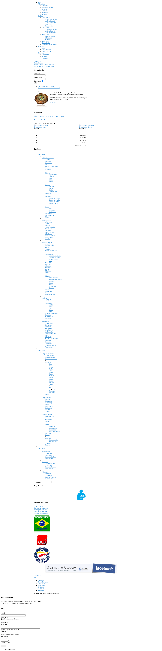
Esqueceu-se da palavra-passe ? (47, 86)
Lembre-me (37, 81)
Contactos (41, 580)
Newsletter (41, 590)
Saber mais (53, 102)
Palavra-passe (38, 77)
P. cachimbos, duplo (40, 127)
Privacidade (41, 585)
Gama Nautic (49, 116)
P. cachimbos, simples (85, 127)
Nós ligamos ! (38, 575)
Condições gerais (43, 582)
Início (36, 116)
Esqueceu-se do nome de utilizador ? (49, 88)
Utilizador (37, 73)
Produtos (41, 116)
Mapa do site (41, 583)
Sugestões (41, 589)
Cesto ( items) (38, 63)
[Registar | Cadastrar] (81, 499)
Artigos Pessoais (59, 116)
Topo (35, 577)
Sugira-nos (41, 587)
